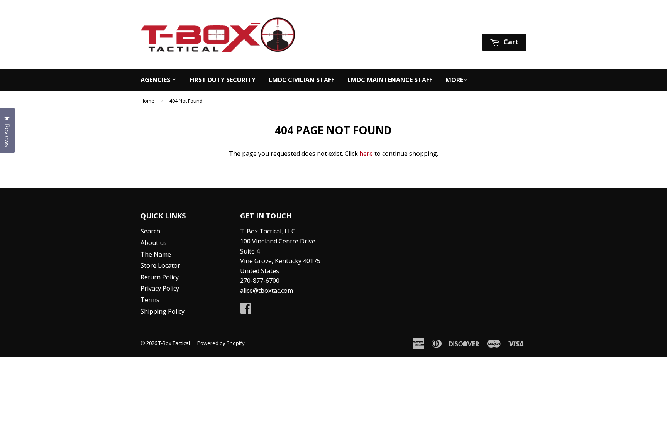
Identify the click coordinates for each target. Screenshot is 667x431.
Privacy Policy (160, 288)
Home (147, 100)
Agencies (156, 80)
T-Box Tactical (174, 343)
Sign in (454, 23)
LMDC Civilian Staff (301, 80)
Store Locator (160, 265)
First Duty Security (223, 80)
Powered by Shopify (221, 343)
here (366, 153)
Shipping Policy (163, 311)
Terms (150, 300)
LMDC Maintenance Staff (389, 80)
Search (150, 231)
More (454, 80)
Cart (510, 41)
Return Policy (160, 277)
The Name (156, 254)
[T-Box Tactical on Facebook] (246, 310)
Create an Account (501, 23)
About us (154, 242)
